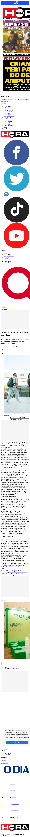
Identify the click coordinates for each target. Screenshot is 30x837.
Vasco (8, 124)
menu (5, 3)
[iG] (16, 4)
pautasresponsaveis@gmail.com (14, 565)
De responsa (10, 110)
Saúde (8, 113)
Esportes (6, 118)
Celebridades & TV (8, 261)
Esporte (5, 751)
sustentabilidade (15, 668)
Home (5, 127)
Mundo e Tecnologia (12, 111)
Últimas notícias (7, 106)
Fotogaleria (3, 600)
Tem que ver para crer (9, 116)
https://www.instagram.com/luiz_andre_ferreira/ (15, 570)
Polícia (8, 109)
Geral (5, 107)
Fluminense (9, 122)
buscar (3, 307)
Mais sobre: (6, 667)
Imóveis (9, 114)
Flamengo (9, 121)
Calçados (6, 668)
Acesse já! (3, 103)
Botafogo (9, 120)
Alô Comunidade (8, 117)
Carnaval (6, 128)
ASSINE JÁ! (4, 250)
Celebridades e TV (8, 125)
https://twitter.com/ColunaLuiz (14, 567)
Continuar (17, 742)
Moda (9, 668)
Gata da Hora (7, 262)
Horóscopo (6, 257)
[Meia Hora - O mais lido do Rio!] (15, 138)
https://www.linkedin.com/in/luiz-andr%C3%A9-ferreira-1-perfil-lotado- (14, 572)
